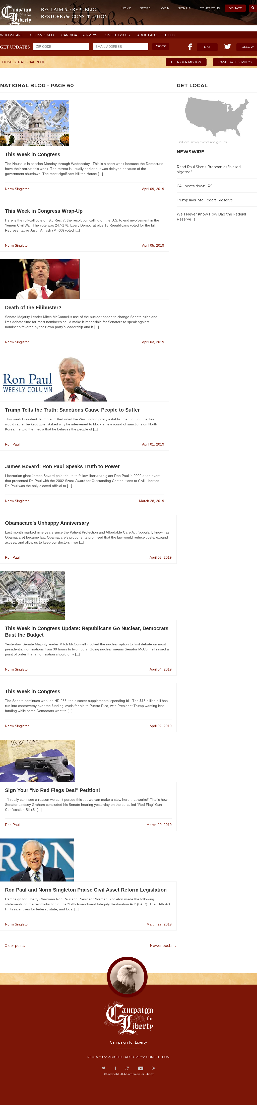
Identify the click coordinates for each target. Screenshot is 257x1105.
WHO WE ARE (11, 35)
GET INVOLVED (42, 35)
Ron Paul (12, 444)
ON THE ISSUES (117, 35)
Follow (247, 47)
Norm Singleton (17, 189)
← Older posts (12, 945)
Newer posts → (163, 945)
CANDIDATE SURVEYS (79, 35)
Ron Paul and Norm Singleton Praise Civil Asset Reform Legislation (86, 890)
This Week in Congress (32, 154)
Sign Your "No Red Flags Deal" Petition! (52, 790)
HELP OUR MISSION (186, 62)
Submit (161, 46)
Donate (235, 8)
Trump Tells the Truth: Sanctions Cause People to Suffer (72, 410)
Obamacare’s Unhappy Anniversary (47, 523)
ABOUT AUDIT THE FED (156, 35)
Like (207, 47)
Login (164, 8)
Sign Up (184, 8)
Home (126, 8)
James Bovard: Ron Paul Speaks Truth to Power (62, 466)
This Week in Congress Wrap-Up (44, 211)
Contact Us (210, 8)
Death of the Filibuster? (33, 307)
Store (145, 8)
